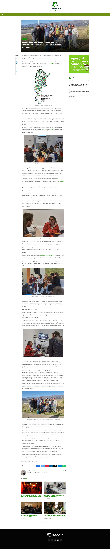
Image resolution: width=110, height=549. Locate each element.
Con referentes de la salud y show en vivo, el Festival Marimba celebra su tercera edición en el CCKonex (31, 497)
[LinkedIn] (16, 63)
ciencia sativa (27, 461)
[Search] (107, 14)
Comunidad (49, 14)
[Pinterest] (16, 66)
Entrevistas (70, 14)
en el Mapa (52, 63)
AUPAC (52, 129)
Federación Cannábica (35, 461)
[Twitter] (16, 61)
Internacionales (41, 14)
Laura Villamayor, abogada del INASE (42, 257)
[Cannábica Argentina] (55, 6)
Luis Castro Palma (31, 470)
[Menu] (2, 14)
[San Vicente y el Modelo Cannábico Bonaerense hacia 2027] (31, 508)
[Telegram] (16, 71)
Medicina (63, 14)
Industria (56, 14)
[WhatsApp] (16, 74)
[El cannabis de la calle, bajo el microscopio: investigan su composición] (55, 488)
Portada (22, 17)
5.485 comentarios (49, 50)
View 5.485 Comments (43, 522)
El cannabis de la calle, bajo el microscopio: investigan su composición (54, 496)
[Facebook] (16, 58)
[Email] (16, 69)
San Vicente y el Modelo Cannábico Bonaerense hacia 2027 (29, 516)
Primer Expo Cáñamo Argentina (47, 255)
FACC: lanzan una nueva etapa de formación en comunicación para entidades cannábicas (54, 516)
